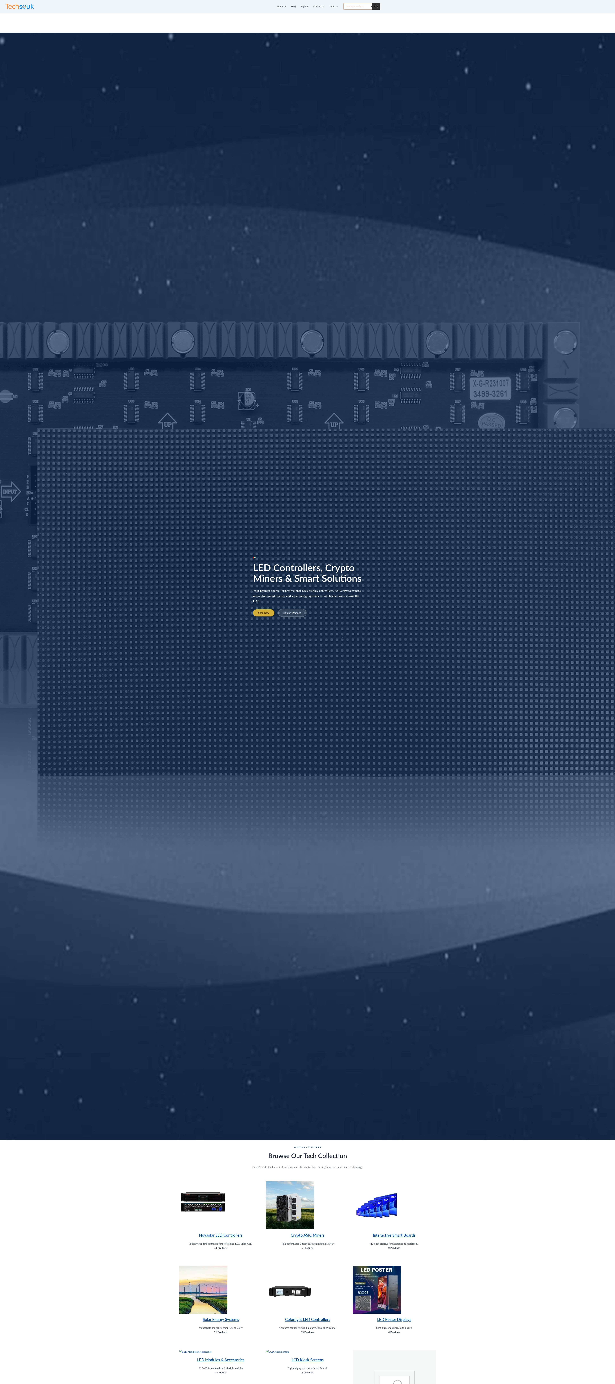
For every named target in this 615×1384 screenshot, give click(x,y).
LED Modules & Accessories (220, 1360)
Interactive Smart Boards (394, 1235)
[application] (284, 6)
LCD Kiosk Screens (308, 1360)
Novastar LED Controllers (220, 1235)
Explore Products (292, 612)
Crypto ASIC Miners (307, 1235)
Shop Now (263, 612)
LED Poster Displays (394, 1320)
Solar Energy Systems (221, 1320)
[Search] (376, 6)
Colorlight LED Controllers (307, 1320)
